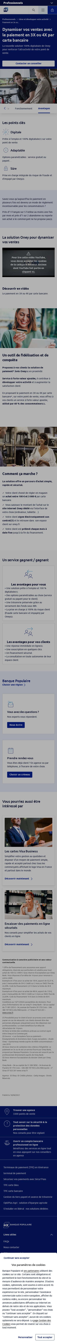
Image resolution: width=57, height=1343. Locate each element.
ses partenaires (31, 1270)
